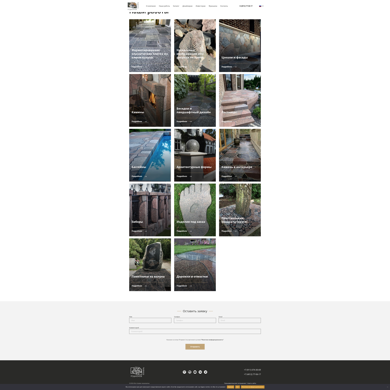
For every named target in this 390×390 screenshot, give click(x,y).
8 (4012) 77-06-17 (246, 6)
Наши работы (164, 6)
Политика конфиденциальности (252, 387)
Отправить (195, 347)
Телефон (177, 317)
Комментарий (134, 328)
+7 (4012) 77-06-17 (252, 374)
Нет (237, 387)
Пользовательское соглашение (235, 383)
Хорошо (230, 387)
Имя (131, 317)
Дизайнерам (187, 6)
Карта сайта (252, 383)
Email (221, 317)
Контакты (224, 6)
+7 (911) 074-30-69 (252, 369)
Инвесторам (200, 6)
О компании (151, 6)
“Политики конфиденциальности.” (212, 340)
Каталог (176, 6)
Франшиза (213, 6)
